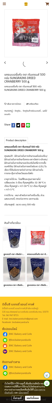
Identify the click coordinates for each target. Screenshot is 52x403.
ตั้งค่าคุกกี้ (17, 398)
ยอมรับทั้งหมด (33, 398)
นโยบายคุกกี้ (23, 392)
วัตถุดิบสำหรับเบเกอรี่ (32, 111)
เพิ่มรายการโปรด (13, 104)
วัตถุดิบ (17, 111)
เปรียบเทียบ (33, 104)
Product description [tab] (16, 140)
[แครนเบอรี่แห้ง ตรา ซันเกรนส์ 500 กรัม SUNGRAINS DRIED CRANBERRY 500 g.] (26, 33)
